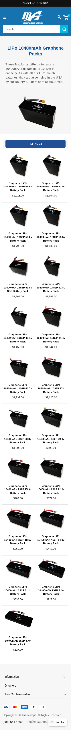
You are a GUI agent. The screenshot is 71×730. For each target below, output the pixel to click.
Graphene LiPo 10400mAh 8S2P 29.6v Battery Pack (50, 439)
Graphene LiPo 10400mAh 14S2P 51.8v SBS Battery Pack (17, 287)
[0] (65, 18)
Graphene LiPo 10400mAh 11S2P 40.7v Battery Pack (18, 388)
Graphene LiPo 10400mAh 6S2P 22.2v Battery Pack (50, 489)
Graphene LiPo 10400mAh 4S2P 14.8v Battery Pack (50, 540)
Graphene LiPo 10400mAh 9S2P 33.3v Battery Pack (17, 439)
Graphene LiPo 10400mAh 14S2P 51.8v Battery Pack (51, 287)
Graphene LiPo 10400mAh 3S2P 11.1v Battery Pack (17, 590)
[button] (5, 17)
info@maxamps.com (40, 721)
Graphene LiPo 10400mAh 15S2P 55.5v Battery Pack (51, 237)
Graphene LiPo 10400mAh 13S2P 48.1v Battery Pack (17, 338)
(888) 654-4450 (13, 721)
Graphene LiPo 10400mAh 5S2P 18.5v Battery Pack (17, 540)
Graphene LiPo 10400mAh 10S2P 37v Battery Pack (51, 388)
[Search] (64, 29)
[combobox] (35, 29)
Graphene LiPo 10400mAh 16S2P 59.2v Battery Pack (17, 237)
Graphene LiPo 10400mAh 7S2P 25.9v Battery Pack (17, 489)
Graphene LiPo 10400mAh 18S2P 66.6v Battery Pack (17, 187)
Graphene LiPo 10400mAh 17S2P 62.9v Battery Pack (51, 187)
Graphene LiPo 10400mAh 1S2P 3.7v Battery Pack (18, 641)
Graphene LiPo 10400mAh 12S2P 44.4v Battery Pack (51, 338)
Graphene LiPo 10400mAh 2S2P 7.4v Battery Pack (51, 590)
